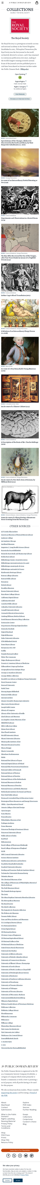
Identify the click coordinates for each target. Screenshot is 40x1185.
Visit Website (20, 94)
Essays (25, 1114)
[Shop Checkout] (37, 3)
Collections (27, 1117)
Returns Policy (7, 1142)
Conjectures (28, 1119)
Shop (3, 1132)
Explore (26, 1102)
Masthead (5, 1105)
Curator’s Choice (29, 1121)
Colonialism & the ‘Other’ (12, 404)
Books (3, 138)
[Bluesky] (26, 1156)
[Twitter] (14, 1156)
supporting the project (9, 1093)
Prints (3, 1137)
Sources (26, 1107)
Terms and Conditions (5, 1127)
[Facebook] (8, 1156)
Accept (18, 1180)
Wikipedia (24, 69)
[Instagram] (20, 1156)
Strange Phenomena (11, 178)
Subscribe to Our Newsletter (20, 1150)
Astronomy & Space (11, 138)
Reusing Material (8, 1121)
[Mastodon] (32, 1156)
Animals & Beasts (10, 515)
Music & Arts (9, 366)
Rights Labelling (8, 1119)
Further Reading (29, 1109)
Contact (4, 1107)
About (3, 1102)
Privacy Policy (6, 1123)
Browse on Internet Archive (20, 99)
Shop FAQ (5, 1140)
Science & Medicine (11, 215)
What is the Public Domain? (8, 1115)
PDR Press (5, 1135)
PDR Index (27, 1105)
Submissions (6, 1109)
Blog (24, 1124)
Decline (7, 1180)
